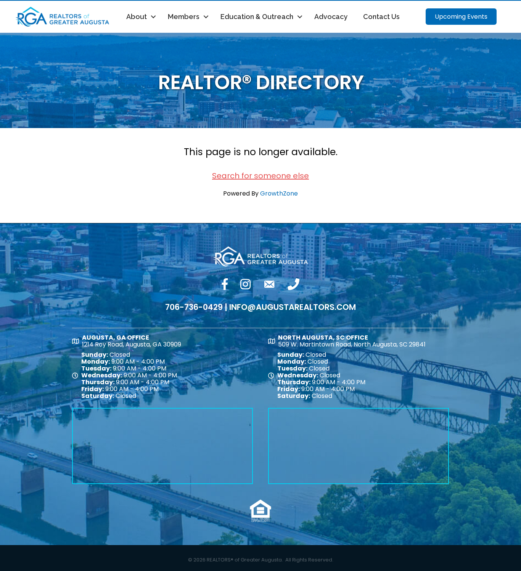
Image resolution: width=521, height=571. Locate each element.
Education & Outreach (256, 17)
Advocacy (330, 17)
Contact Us (381, 17)
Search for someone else (260, 175)
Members (183, 17)
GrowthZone (279, 193)
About (136, 17)
